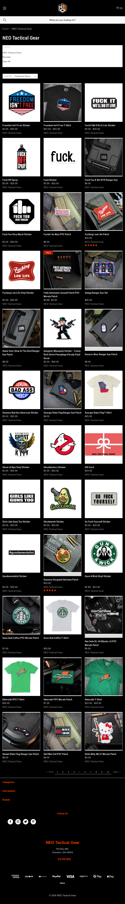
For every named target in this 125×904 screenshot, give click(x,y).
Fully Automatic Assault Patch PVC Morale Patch (61, 294)
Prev (50, 772)
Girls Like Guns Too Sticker (16, 521)
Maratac (6, 57)
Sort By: (8, 76)
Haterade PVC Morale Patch (58, 699)
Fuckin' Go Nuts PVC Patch (57, 234)
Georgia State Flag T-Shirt (98, 412)
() (121, 8)
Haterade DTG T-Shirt (13, 699)
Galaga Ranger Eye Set (96, 292)
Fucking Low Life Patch (97, 234)
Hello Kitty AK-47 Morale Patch (100, 754)
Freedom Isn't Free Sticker (16, 125)
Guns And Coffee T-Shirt (56, 638)
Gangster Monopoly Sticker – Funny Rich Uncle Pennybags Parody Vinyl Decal (62, 355)
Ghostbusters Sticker (55, 467)
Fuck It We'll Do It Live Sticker (100, 125)
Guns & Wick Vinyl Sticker (98, 576)
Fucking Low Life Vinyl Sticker (18, 292)
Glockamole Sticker (54, 521)
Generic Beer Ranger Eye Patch (101, 354)
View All (6, 61)
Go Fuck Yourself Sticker (98, 521)
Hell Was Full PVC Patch (56, 754)
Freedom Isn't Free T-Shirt (57, 125)
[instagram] (18, 821)
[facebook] (10, 821)
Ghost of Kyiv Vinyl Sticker (16, 467)
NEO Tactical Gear (11, 52)
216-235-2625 (64, 859)
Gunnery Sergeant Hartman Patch (61, 579)
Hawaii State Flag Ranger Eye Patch (20, 754)
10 (108, 772)
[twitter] (25, 821)
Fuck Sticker (50, 179)
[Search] (3, 20)
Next (115, 772)
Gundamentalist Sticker (14, 576)
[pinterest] (33, 821)
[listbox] (26, 76)
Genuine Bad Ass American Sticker (20, 412)
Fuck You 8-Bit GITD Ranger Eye (101, 179)
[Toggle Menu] (4, 8)
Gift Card (89, 467)
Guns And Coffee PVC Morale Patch (20, 638)
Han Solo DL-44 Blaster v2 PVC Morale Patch (101, 643)
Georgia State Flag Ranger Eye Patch (62, 412)
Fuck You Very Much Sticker (17, 234)
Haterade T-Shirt (93, 699)
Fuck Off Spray (10, 179)
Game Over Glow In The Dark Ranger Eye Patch (21, 353)
